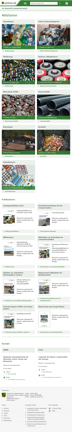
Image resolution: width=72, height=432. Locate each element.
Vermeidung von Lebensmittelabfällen (52, 266)
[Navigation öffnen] (25, 3)
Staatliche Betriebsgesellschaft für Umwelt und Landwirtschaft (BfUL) (36, 418)
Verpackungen (9, 51)
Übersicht (6, 408)
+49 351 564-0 (34, 393)
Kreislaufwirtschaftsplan (48, 231)
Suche (5, 415)
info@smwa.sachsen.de (36, 397)
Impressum (6, 410)
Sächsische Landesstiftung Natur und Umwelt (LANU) (36, 424)
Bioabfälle (43, 156)
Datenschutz (7, 418)
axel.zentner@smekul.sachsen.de (52, 377)
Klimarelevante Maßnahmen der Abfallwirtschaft (50, 299)
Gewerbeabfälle (45, 121)
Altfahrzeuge (9, 86)
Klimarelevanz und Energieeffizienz (51, 332)
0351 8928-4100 (47, 372)
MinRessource (9, 266)
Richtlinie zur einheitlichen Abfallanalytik (18, 300)
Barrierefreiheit (7, 420)
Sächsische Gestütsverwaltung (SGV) (36, 421)
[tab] (24, 391)
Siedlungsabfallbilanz (12, 231)
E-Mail (53, 410)
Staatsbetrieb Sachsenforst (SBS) (35, 412)
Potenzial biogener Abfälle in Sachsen (17, 332)
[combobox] (44, 3)
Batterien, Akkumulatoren (48, 86)
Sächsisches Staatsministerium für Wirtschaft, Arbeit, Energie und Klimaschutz (16, 395)
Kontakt (6, 413)
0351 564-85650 (12, 374)
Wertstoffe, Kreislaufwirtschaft (16, 8)
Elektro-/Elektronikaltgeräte (49, 51)
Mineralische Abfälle (11, 121)
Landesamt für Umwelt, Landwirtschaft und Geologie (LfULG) (37, 409)
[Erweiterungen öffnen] (66, 3)
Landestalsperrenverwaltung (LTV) (36, 415)
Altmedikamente (10, 191)
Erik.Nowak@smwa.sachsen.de (16, 379)
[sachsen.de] (9, 3)
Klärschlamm (9, 156)
